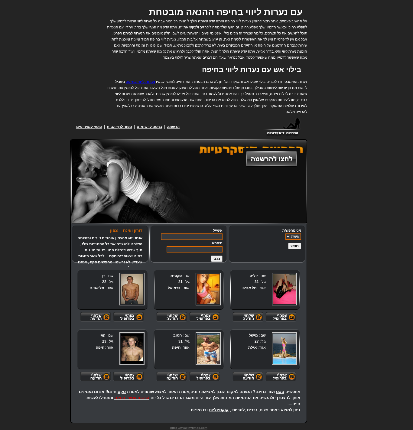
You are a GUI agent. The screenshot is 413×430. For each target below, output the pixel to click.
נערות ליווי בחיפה (140, 82)
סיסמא (217, 243)
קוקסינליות (219, 410)
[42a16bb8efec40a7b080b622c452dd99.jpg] (208, 289)
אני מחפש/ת (291, 230)
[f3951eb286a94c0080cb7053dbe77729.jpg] (132, 289)
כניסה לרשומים (149, 127)
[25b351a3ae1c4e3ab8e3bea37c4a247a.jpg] (284, 348)
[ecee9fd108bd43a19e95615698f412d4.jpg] (208, 348)
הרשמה (173, 127)
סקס (280, 391)
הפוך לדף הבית (119, 127)
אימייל (218, 230)
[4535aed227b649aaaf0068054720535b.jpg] (132, 348)
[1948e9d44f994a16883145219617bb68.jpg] (284, 289)
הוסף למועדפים (89, 127)
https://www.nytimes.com (188, 427)
